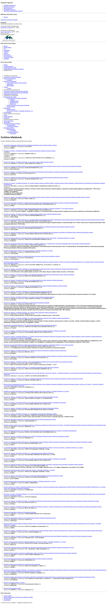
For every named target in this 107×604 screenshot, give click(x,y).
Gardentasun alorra (8, 66)
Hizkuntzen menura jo (9, 6)
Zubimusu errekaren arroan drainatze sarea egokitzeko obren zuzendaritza (22, 564)
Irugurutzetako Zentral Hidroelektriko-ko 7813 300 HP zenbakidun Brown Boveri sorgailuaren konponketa (30, 325)
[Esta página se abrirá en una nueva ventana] (4, 19)
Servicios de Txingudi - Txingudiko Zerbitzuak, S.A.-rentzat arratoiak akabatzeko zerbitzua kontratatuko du (30, 312)
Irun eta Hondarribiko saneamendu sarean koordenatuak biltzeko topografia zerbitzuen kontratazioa (28, 558)
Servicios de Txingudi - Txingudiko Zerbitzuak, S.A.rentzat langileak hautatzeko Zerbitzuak (26, 302)
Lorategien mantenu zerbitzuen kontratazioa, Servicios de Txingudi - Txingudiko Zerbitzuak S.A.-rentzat (30, 481)
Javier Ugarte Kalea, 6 (6, 31)
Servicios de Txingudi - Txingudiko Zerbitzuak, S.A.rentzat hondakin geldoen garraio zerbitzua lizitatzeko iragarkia (32, 214)
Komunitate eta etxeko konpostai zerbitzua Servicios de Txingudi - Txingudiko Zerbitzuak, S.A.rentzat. (29, 470)
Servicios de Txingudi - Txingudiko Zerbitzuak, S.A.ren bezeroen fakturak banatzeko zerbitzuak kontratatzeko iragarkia (33, 475)
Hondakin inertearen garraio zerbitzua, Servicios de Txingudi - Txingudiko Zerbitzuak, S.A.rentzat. (28, 250)
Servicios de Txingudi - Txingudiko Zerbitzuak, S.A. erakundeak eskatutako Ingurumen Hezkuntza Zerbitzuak (31, 367)
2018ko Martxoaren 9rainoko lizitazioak (14, 69)
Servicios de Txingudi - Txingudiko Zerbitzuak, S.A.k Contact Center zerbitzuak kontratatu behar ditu (29, 297)
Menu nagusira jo (8, 8)
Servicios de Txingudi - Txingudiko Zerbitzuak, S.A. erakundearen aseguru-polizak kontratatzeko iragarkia (30, 413)
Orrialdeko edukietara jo (10, 5)
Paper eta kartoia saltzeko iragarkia (12, 588)
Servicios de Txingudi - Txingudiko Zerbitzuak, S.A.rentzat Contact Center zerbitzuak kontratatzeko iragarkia (31, 397)
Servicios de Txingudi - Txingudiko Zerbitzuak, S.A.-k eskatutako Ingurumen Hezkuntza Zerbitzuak (29, 453)
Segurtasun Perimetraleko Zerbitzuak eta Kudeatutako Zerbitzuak (20, 512)
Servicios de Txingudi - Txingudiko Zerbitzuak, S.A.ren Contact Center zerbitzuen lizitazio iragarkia (29, 162)
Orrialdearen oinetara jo (9, 9)
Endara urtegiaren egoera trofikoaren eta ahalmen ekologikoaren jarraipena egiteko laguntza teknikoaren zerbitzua (32, 256)
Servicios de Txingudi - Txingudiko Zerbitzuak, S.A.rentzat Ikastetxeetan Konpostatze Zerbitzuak (28, 291)
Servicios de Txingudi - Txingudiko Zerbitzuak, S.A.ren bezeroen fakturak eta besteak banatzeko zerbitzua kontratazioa (33, 280)
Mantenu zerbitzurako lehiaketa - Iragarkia (14, 582)
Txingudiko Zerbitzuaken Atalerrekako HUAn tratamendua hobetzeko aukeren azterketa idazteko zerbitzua (30, 145)
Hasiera (6, 64)
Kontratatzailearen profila (10, 67)
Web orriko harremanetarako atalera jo (13, 11)
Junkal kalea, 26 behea (6, 27)
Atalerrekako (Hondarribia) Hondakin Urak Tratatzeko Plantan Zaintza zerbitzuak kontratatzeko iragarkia (30, 419)
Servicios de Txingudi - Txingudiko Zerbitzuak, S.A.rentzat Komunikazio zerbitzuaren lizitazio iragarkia (29, 150)
